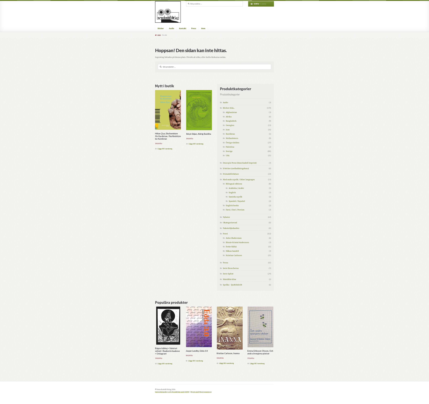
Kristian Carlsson (234, 255)
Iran (228, 130)
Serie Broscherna (231, 268)
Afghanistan (231, 112)
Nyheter (226, 217)
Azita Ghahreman (234, 238)
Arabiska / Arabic (236, 188)
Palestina (230, 147)
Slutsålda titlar (229, 279)
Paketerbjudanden (231, 228)
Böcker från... (229, 108)
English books (232, 205)
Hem (203, 28)
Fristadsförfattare (231, 174)
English (232, 192)
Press (193, 28)
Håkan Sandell (232, 251)
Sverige (229, 151)
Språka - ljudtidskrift (232, 285)
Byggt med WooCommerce (201, 392)
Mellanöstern (232, 138)
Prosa (225, 263)
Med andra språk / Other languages (239, 179)
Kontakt (182, 28)
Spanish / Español (237, 201)
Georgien (230, 125)
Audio (171, 28)
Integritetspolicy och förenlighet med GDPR (172, 392)
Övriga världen (232, 142)
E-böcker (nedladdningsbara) (236, 168)
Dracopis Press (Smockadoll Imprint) (240, 163)
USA (227, 155)
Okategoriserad (230, 222)
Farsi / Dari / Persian (235, 210)
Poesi (225, 234)
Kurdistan (230, 134)
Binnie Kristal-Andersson (237, 242)
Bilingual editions (234, 184)
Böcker (161, 28)
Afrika (228, 117)
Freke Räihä (231, 247)
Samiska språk (235, 197)
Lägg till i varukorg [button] (165, 149)
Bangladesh (231, 121)
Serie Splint (228, 274)
